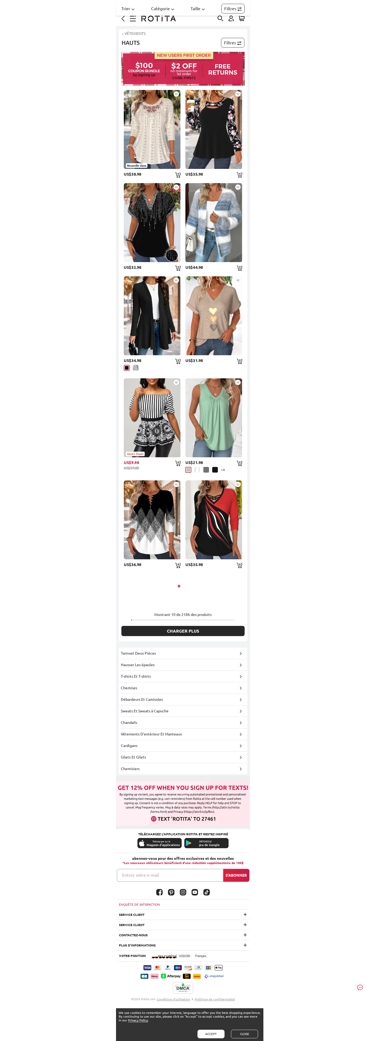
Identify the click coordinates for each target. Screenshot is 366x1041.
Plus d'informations (137, 945)
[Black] (127, 368)
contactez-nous (133, 935)
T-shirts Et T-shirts (136, 676)
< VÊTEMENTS (133, 33)
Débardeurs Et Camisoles (142, 699)
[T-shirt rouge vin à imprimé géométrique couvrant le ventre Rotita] (213, 519)
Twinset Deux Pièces (138, 653)
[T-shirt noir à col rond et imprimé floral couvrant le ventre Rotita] (213, 129)
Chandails (129, 722)
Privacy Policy (138, 1020)
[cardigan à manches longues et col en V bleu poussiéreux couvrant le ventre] (213, 222)
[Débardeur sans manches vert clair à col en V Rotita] (213, 417)
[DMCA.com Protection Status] (183, 988)
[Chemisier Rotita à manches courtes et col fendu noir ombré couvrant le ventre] (152, 222)
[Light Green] (188, 470)
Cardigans (129, 745)
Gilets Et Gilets (133, 757)
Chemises (129, 688)
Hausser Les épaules (138, 665)
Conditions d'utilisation (173, 999)
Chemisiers (130, 769)
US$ (181, 955)
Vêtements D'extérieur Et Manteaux (151, 734)
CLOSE (244, 1034)
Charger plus (183, 631)
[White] (197, 470)
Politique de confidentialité (215, 999)
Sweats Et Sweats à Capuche (145, 711)
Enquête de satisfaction (139, 904)
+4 (223, 469)
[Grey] (136, 368)
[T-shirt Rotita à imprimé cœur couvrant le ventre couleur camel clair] (213, 315)
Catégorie (160, 8)
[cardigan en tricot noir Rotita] (152, 315)
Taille (195, 8)
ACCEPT (211, 1034)
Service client (131, 914)
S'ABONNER (236, 875)
